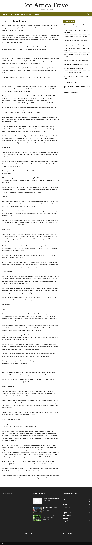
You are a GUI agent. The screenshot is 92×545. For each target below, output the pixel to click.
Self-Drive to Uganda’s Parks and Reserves (76, 60)
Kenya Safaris (67, 521)
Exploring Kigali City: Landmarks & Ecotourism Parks (77, 87)
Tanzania (65, 518)
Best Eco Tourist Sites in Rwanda (51, 498)
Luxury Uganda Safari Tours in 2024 (74, 72)
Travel (65, 504)
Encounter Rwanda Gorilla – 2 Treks (74, 68)
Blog (37, 14)
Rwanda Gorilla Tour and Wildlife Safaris (75, 36)
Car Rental (66, 510)
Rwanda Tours (67, 515)
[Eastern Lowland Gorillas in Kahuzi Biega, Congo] (37, 518)
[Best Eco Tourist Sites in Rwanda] (37, 501)
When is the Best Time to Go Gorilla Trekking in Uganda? (76, 31)
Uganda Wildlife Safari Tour (72, 92)
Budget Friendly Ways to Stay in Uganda (75, 45)
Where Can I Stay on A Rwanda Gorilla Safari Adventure (76, 49)
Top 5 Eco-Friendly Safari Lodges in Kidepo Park (76, 77)
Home (5, 14)
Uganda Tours (67, 513)
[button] (88, 14)
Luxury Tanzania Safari (70, 82)
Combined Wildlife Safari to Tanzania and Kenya (76, 55)
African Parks (26, 14)
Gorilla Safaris (67, 507)
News (64, 502)
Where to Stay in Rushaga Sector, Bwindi (75, 40)
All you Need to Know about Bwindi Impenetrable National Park (74, 26)
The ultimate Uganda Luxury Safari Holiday (76, 64)
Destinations (14, 14)
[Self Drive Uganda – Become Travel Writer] (37, 510)
